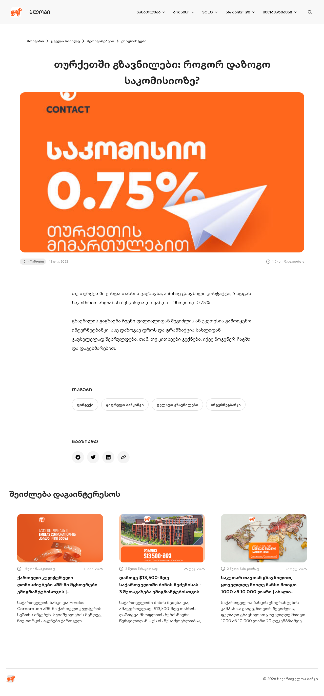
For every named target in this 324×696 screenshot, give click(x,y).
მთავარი (35, 41)
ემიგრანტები (134, 41)
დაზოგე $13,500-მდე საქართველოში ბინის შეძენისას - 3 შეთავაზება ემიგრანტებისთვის (160, 585)
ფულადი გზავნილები (177, 404)
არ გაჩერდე (238, 12)
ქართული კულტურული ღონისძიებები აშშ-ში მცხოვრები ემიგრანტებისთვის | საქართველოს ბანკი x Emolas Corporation (57, 585)
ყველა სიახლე (65, 41)
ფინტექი (85, 404)
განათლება (148, 12)
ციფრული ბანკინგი (125, 404)
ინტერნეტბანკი (226, 404)
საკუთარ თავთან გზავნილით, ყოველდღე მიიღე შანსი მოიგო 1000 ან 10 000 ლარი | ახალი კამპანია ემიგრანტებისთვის (258, 585)
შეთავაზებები (277, 12)
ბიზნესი (181, 12)
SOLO (207, 12)
